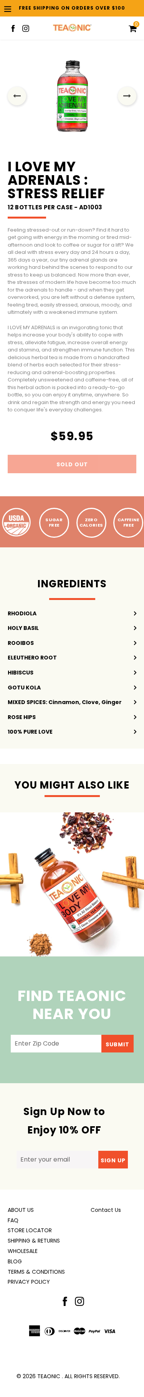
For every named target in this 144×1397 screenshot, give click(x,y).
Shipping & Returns (34, 1241)
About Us (21, 1210)
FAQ (13, 1220)
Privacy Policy (29, 1282)
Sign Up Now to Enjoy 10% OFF (64, 1121)
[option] (72, 96)
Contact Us (106, 1210)
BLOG (15, 1261)
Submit (117, 1044)
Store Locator (30, 1230)
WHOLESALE (23, 1251)
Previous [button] (17, 96)
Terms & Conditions (36, 1272)
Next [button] (127, 96)
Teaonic (48, 1376)
